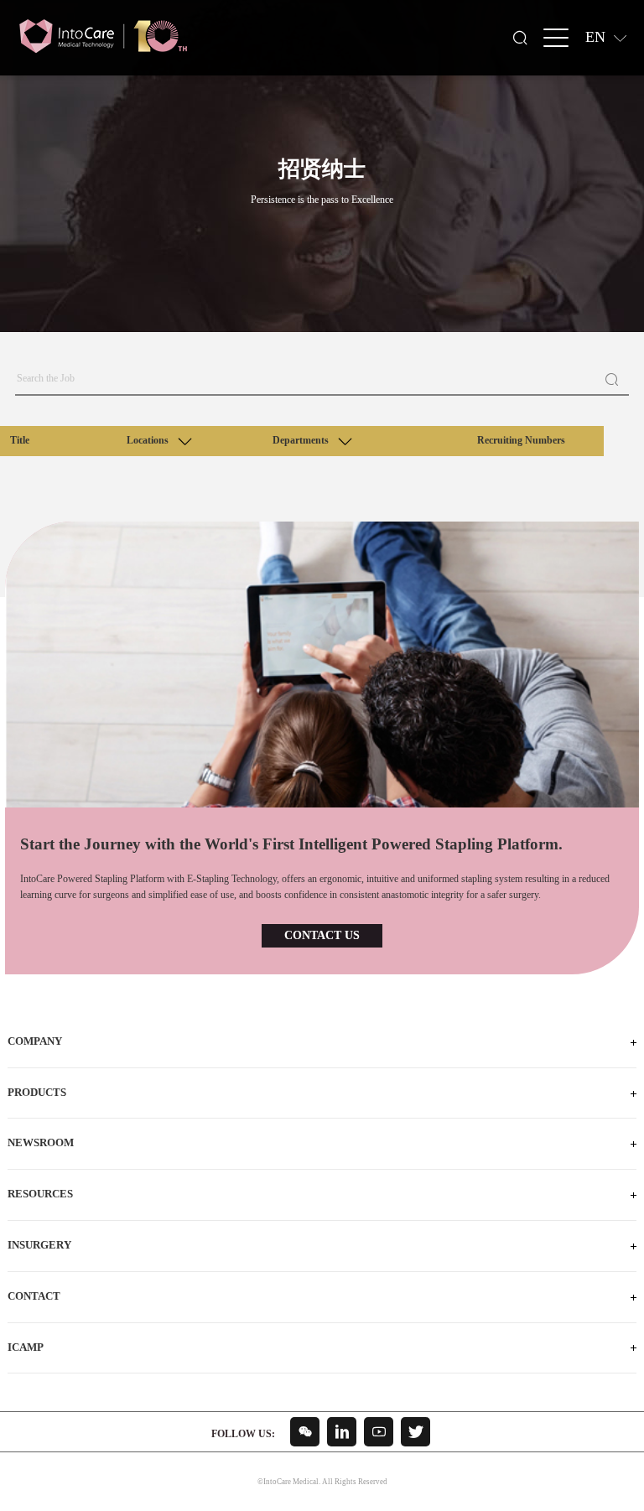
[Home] (103, 36)
